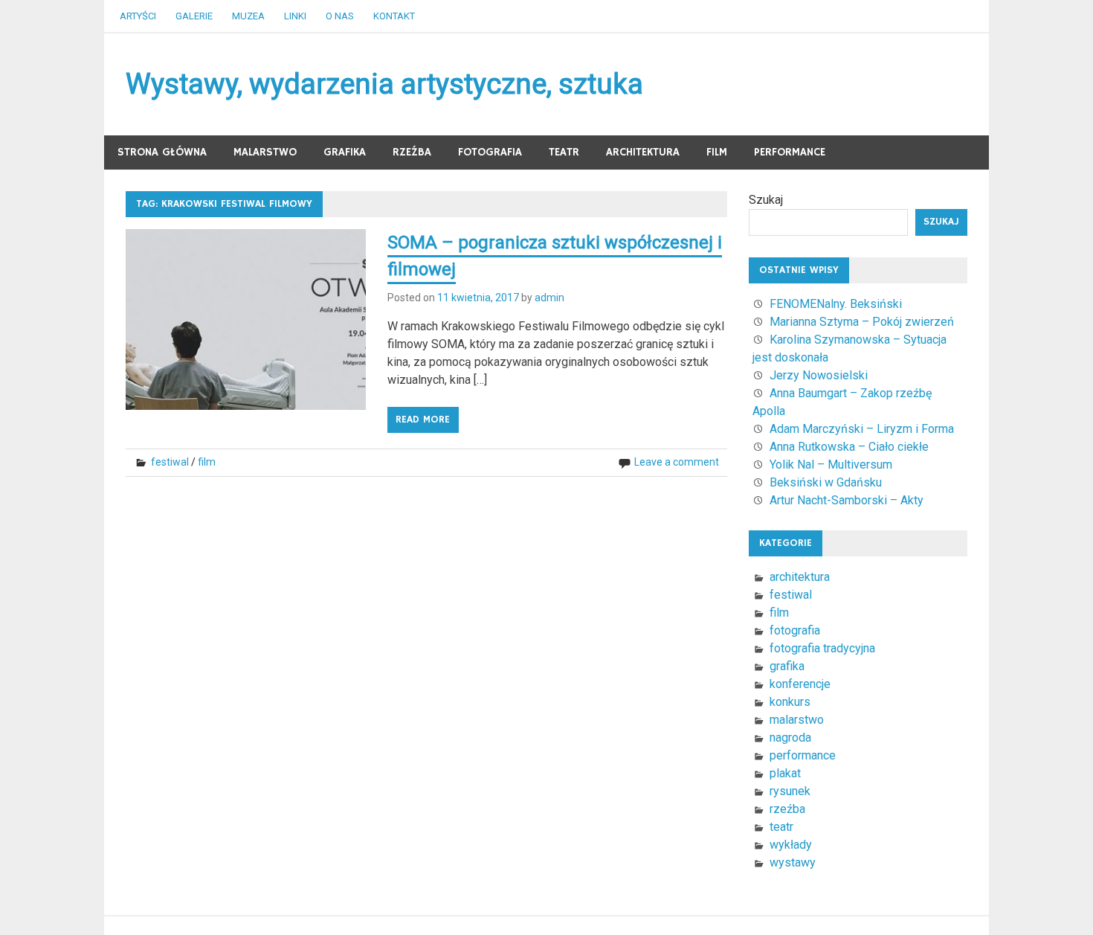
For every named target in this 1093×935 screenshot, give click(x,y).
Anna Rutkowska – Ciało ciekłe (849, 447)
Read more (423, 419)
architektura (643, 152)
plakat (785, 773)
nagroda (790, 737)
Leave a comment (676, 462)
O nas (340, 16)
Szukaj (766, 200)
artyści (138, 16)
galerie (194, 16)
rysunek (790, 791)
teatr (564, 152)
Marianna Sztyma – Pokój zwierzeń (862, 322)
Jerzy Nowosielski (819, 375)
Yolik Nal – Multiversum (831, 464)
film (716, 152)
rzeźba (412, 152)
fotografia (490, 152)
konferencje (800, 684)
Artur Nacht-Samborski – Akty (846, 500)
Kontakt (394, 16)
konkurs (790, 702)
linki (295, 16)
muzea (248, 16)
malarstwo (265, 152)
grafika (344, 152)
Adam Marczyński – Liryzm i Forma (862, 429)
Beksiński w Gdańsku (826, 482)
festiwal (170, 462)
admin (549, 297)
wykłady (791, 845)
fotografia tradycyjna (822, 648)
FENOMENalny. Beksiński (836, 304)
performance (789, 152)
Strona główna (162, 152)
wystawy (793, 862)
